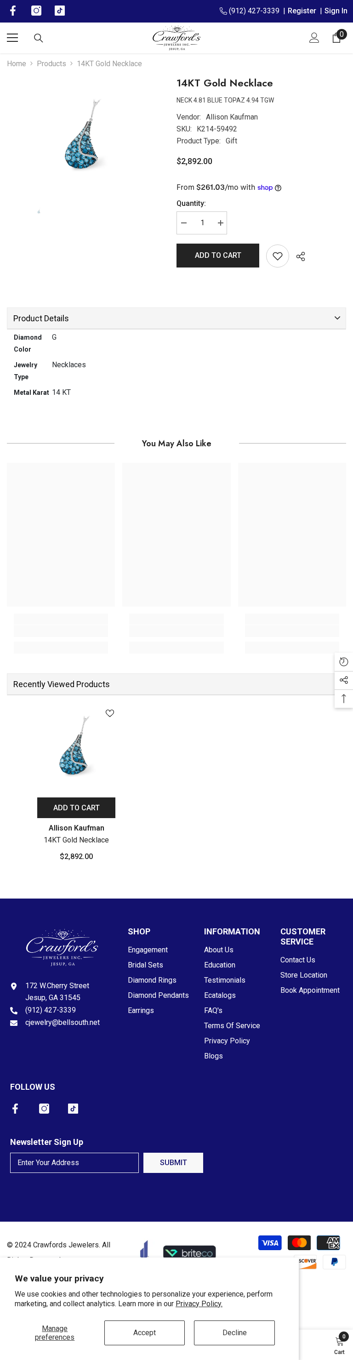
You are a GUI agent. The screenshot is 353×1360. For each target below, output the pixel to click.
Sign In (336, 10)
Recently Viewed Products (61, 684)
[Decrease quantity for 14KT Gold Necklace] (183, 222)
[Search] (38, 38)
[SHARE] (297, 256)
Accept (144, 1332)
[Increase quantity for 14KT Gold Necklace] (220, 222)
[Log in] (314, 38)
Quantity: (191, 203)
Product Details (41, 318)
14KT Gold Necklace (76, 840)
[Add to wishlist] (277, 256)
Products (51, 63)
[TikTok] (73, 1109)
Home (16, 63)
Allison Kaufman (232, 117)
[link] (61, 631)
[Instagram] (44, 1109)
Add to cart (218, 255)
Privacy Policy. (199, 1303)
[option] (85, 135)
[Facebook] (15, 1109)
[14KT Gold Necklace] (76, 746)
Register (304, 10)
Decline (234, 1332)
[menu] (12, 37)
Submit (173, 1162)
